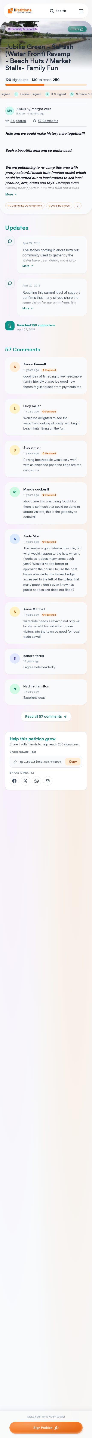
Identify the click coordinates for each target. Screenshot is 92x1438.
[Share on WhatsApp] (36, 781)
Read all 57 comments (46, 716)
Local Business (59, 205)
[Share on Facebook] (14, 781)
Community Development (25, 205)
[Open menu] (81, 11)
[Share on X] (25, 781)
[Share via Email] (47, 781)
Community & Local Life (23, 29)
